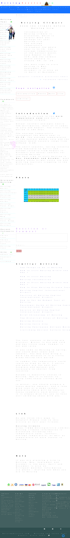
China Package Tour (20, 502)
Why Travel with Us (8, 503)
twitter (63, 79)
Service (32, 3)
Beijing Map (6, 215)
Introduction (26, 93)
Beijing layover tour (6, 67)
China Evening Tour (20, 516)
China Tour (32, 500)
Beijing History (32, 321)
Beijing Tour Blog (7, 219)
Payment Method (6, 509)
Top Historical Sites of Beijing (44, 318)
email (65, 76)
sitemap (6, 261)
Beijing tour (6, 247)
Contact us (6, 257)
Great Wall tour (7, 37)
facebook (50, 79)
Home (4, 7)
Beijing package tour (6, 32)
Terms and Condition (8, 506)
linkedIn (38, 76)
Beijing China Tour (40, 9)
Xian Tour (31, 506)
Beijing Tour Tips (7, 204)
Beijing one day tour (6, 49)
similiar (23, 98)
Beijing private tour (6, 26)
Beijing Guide (6, 200)
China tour (5, 236)
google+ (24, 76)
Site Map (7, 514)
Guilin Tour (33, 509)
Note (52, 93)
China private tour (6, 241)
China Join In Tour (19, 511)
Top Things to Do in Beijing (41, 267)
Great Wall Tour (30, 9)
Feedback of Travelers (7, 499)
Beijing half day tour (7, 55)
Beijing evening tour (6, 61)
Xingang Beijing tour (6, 74)
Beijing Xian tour (7, 79)
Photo (42, 93)
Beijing (11, 3)
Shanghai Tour (34, 512)
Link (61, 93)
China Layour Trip (19, 520)
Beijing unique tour (6, 43)
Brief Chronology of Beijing (41, 315)
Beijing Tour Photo (6, 210)
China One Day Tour (20, 506)
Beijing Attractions (8, 191)
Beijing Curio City (34, 324)
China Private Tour (19, 497)
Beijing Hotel (6, 187)
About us (7, 254)
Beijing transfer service (7, 90)
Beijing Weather (6, 224)
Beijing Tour (33, 503)
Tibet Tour (32, 515)
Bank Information (9, 512)
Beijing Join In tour (6, 84)
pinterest (52, 76)
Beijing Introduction (36, 279)
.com (49, 3)
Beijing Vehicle (6, 196)
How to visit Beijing (35, 276)
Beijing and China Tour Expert (8, 5)
